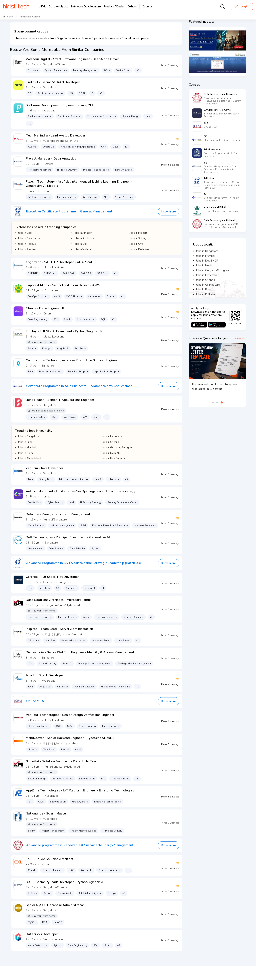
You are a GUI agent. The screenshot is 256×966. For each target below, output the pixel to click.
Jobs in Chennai (206, 280)
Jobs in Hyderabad (207, 275)
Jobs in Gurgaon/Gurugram (213, 270)
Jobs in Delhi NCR (207, 261)
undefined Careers (30, 16)
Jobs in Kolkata (205, 294)
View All (240, 338)
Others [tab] (132, 6)
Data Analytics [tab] (58, 6)
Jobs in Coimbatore (208, 285)
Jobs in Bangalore (207, 251)
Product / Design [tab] (114, 6)
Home (10, 16)
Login (244, 6)
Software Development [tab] (86, 6)
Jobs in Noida (204, 265)
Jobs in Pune (204, 289)
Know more (168, 211)
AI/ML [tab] (42, 6)
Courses (147, 6)
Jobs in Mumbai (205, 256)
